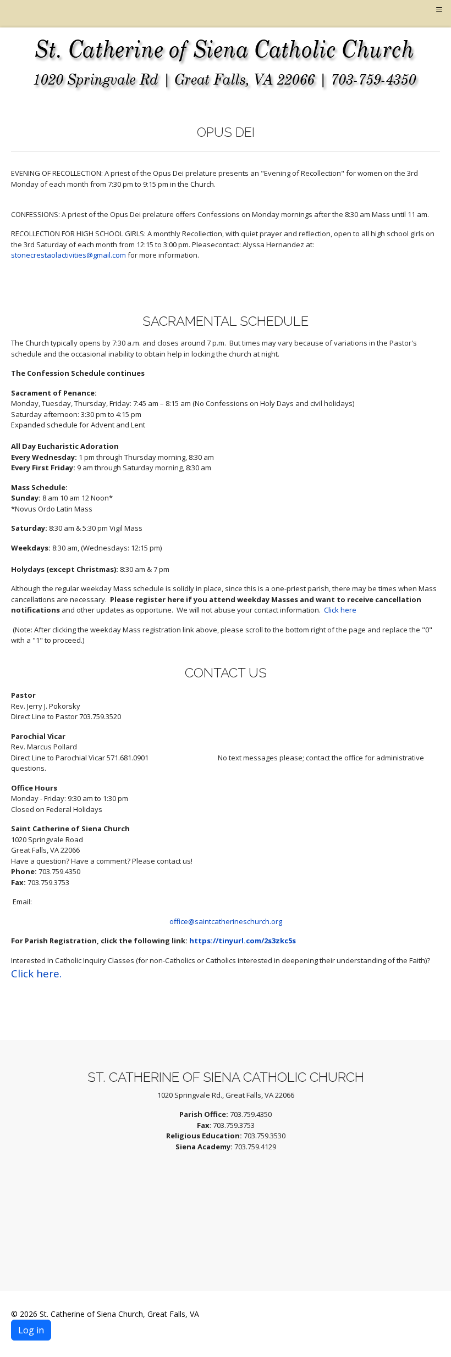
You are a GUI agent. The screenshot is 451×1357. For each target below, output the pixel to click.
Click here (340, 610)
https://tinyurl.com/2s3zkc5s (242, 941)
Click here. (36, 973)
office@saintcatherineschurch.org (225, 921)
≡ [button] (439, 9)
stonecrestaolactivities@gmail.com (68, 255)
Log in (31, 1330)
